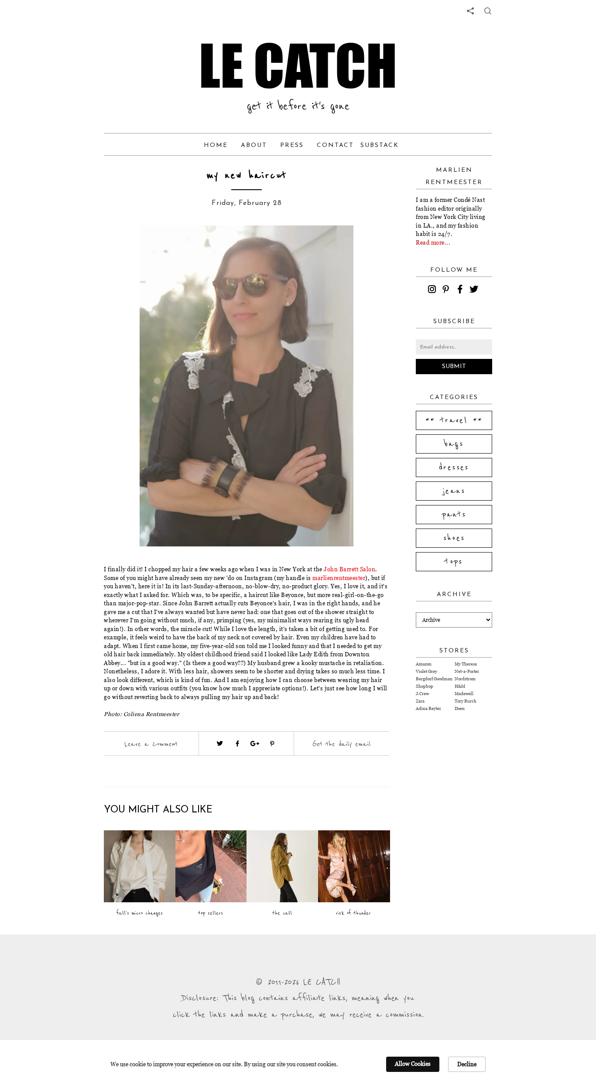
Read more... (433, 242)
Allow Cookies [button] (413, 1063)
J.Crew (422, 693)
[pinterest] (447, 290)
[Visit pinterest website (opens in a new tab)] (123, 245)
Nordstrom (465, 679)
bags (454, 444)
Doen (460, 708)
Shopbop (424, 686)
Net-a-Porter (467, 671)
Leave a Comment (151, 744)
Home (216, 145)
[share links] (470, 11)
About (254, 145)
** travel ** (454, 420)
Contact (335, 145)
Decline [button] (466, 1064)
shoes (454, 538)
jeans (454, 491)
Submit (454, 366)
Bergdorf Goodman (434, 679)
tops (454, 561)
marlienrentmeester (338, 577)
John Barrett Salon (349, 569)
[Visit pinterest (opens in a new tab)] (272, 744)
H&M (460, 686)
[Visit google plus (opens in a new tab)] (255, 744)
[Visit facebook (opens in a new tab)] (237, 744)
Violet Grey (426, 671)
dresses (454, 467)
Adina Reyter (428, 708)
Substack (379, 145)
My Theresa (466, 664)
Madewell (464, 693)
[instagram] (433, 290)
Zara (420, 701)
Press (292, 145)
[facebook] (461, 290)
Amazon (424, 664)
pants (454, 514)
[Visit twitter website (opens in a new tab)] (220, 744)
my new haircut (247, 175)
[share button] (487, 11)
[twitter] (475, 290)
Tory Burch (465, 701)
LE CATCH (298, 65)
